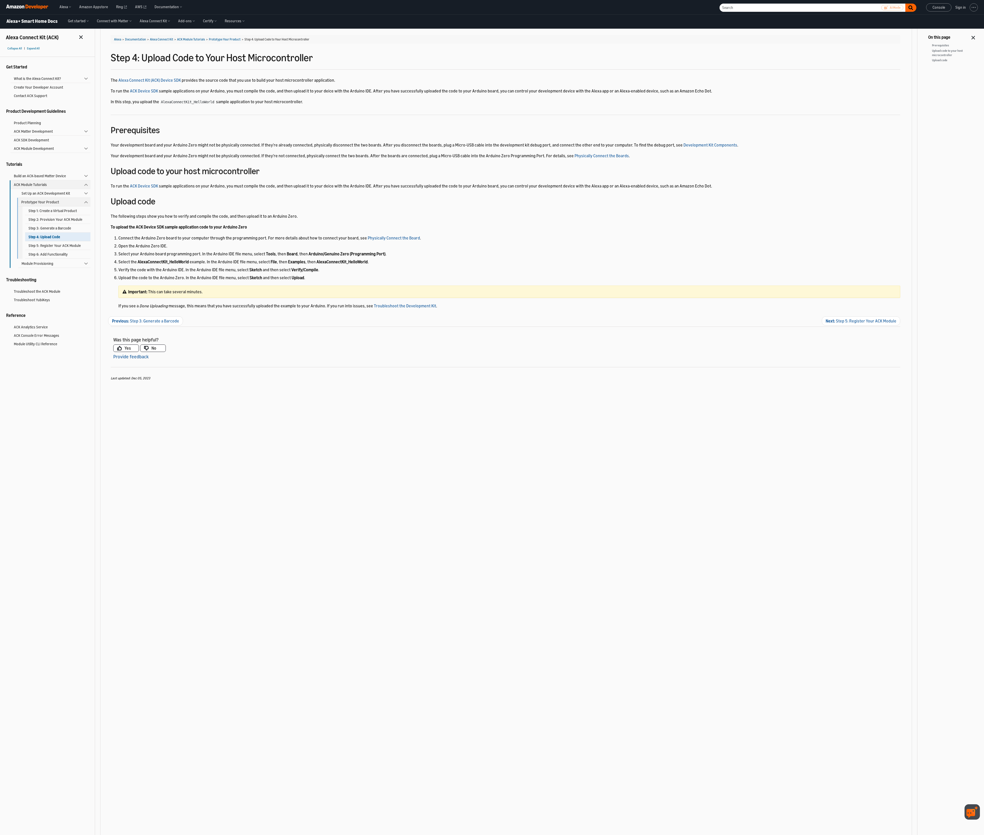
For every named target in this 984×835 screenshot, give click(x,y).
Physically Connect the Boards (602, 155)
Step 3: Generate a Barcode (49, 228)
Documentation (135, 39)
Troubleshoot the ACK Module (37, 291)
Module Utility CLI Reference (35, 344)
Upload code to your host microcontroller (947, 53)
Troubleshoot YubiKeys (32, 300)
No (153, 348)
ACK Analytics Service (31, 327)
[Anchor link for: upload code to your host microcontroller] (264, 170)
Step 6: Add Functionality (48, 254)
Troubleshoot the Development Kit (405, 305)
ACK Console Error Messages (36, 335)
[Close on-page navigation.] (973, 36)
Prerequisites (940, 45)
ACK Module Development (34, 148)
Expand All (33, 48)
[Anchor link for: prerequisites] (164, 129)
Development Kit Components (710, 145)
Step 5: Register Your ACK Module (54, 245)
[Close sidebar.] (81, 37)
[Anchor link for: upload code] (159, 200)
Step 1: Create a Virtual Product (52, 210)
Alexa (117, 39)
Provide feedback (131, 356)
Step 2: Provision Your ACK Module (55, 219)
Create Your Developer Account (38, 87)
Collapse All (14, 48)
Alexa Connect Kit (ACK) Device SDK (149, 80)
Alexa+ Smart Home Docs (32, 21)
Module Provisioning (37, 263)
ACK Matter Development (33, 131)
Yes (128, 348)
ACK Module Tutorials (30, 184)
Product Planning (27, 123)
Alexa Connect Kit (161, 39)
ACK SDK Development (31, 140)
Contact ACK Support (30, 95)
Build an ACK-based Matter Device (40, 176)
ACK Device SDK (144, 90)
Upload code (939, 60)
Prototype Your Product (40, 202)
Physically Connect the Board (394, 238)
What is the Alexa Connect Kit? (37, 78)
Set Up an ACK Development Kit (46, 193)
